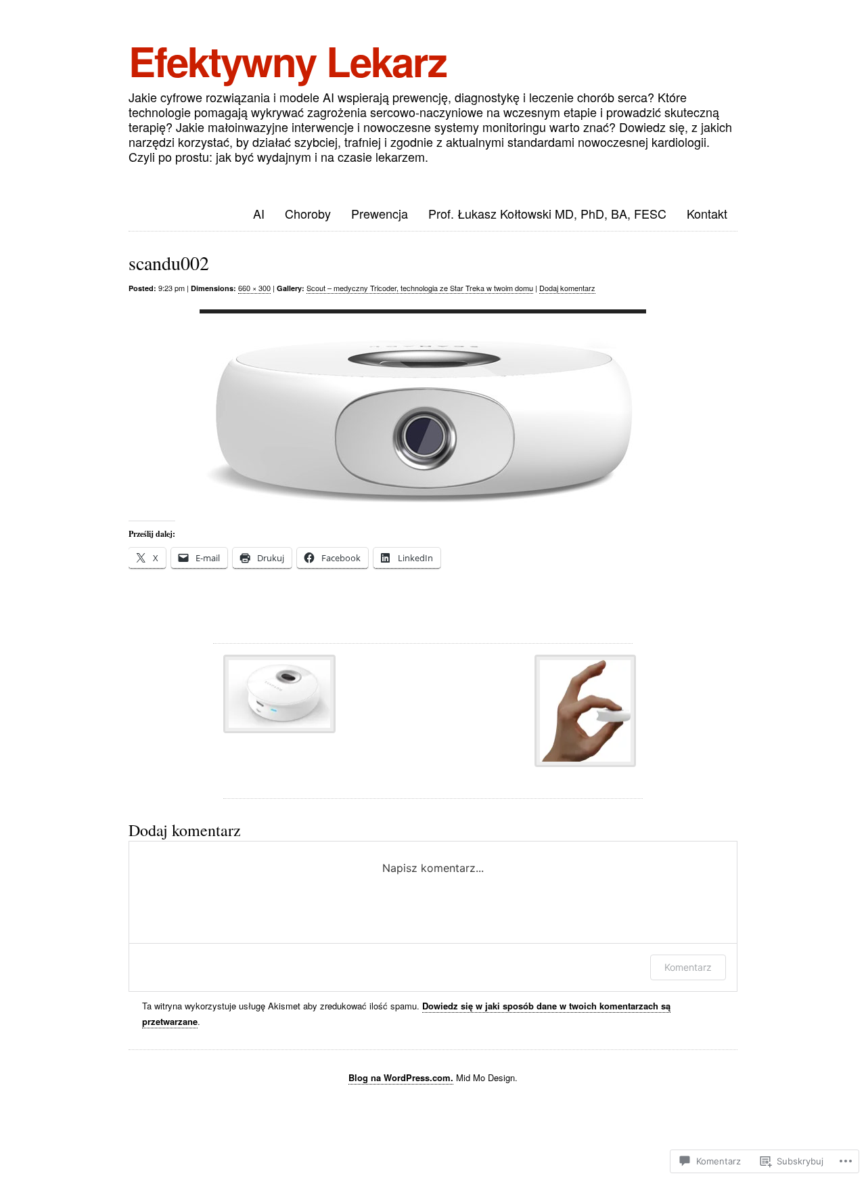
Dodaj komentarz (567, 287)
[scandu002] (423, 413)
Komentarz (688, 967)
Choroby (308, 213)
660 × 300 (254, 287)
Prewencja (379, 213)
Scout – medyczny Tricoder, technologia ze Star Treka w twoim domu (419, 287)
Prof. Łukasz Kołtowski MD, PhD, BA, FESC (547, 213)
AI (259, 213)
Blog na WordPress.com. (400, 1077)
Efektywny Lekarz (288, 60)
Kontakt (707, 213)
